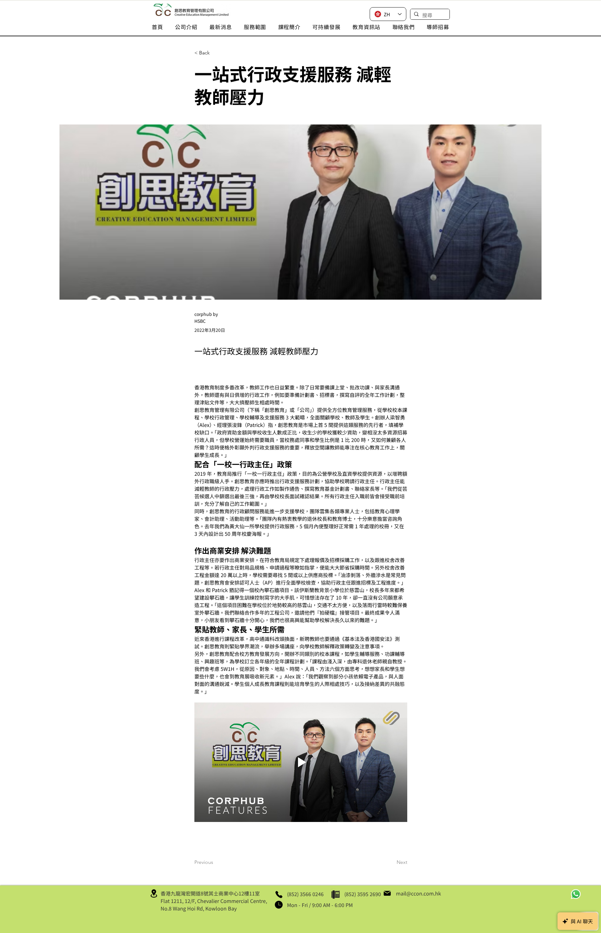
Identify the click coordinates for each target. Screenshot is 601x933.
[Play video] (300, 762)
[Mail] (387, 893)
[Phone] (279, 894)
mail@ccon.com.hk (418, 893)
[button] (186, 27)
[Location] (153, 893)
